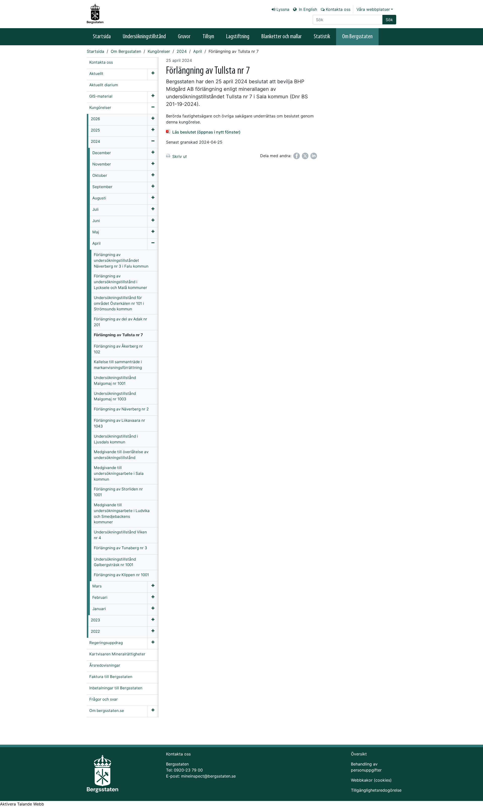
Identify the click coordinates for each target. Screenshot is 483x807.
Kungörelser (159, 51)
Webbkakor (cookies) (371, 780)
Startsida (102, 37)
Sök (389, 19)
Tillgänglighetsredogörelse (376, 790)
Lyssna (282, 9)
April (197, 51)
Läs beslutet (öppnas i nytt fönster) (206, 132)
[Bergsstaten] (98, 14)
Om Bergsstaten (357, 37)
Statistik (322, 37)
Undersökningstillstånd (144, 37)
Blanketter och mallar (281, 37)
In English (307, 9)
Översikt (359, 753)
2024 (182, 51)
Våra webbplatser (373, 9)
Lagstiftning (237, 37)
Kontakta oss (338, 9)
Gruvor (184, 37)
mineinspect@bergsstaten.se (208, 776)
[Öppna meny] (152, 74)
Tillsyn (208, 37)
